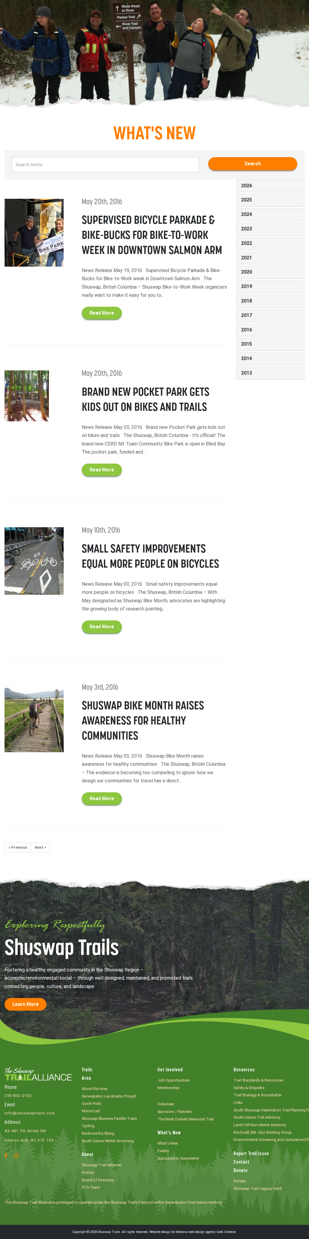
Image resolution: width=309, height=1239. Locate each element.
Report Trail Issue (251, 1154)
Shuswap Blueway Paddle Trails (109, 1118)
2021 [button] (246, 258)
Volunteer (166, 1104)
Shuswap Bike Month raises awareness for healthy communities (143, 722)
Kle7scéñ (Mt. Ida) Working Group (263, 1132)
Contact (242, 1162)
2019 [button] (246, 286)
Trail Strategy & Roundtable (257, 1095)
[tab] (270, 186)
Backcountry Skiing (98, 1133)
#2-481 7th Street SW (25, 1131)
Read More (102, 313)
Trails (87, 1070)
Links (238, 1102)
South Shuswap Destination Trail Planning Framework (269, 1110)
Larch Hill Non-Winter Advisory (260, 1125)
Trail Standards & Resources (258, 1080)
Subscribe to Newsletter (178, 1158)
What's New (169, 1133)
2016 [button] (246, 330)
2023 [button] (246, 229)
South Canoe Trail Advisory (257, 1117)
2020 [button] (246, 272)
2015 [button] (246, 344)
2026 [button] (246, 186)
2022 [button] (246, 243)
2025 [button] (246, 200)
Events (163, 1151)
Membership (169, 1087)
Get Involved (170, 1070)
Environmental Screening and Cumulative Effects (269, 1139)
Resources (244, 1070)
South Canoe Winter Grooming (108, 1141)
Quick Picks (91, 1103)
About (88, 1154)
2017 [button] (246, 315)
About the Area (94, 1088)
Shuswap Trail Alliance (101, 1165)
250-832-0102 (18, 1095)
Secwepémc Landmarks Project (109, 1096)
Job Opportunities (174, 1080)
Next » (40, 847)
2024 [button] (246, 214)
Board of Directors (98, 1180)
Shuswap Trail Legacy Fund (258, 1188)
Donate (241, 1170)
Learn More (25, 1004)
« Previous (17, 847)
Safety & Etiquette (249, 1087)
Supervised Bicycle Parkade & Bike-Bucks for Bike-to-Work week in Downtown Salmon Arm (152, 236)
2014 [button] (246, 358)
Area (86, 1078)
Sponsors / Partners (175, 1111)
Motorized (91, 1111)
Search (252, 163)
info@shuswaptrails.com (30, 1113)
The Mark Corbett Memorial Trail (186, 1119)
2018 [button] (246, 301)
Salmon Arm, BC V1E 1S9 (29, 1140)
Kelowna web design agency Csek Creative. (206, 1232)
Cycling (88, 1125)
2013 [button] (246, 373)
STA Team (91, 1187)
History (88, 1172)
